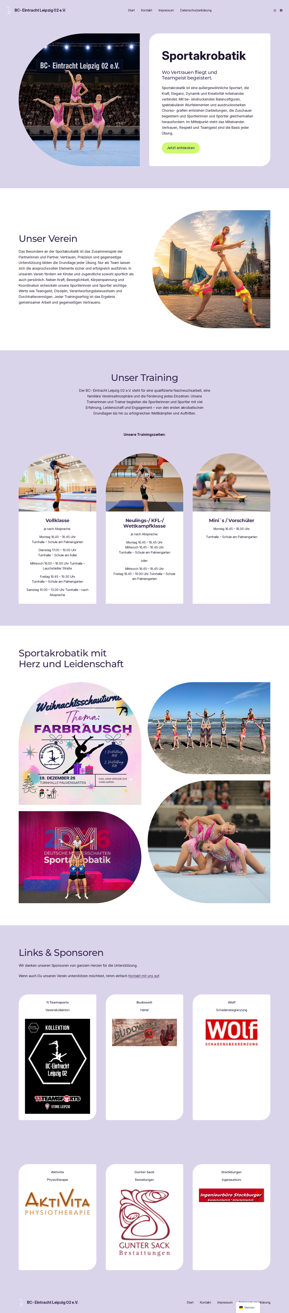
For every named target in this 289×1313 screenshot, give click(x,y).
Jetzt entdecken (181, 148)
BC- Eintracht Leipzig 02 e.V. (40, 10)
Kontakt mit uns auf (143, 976)
